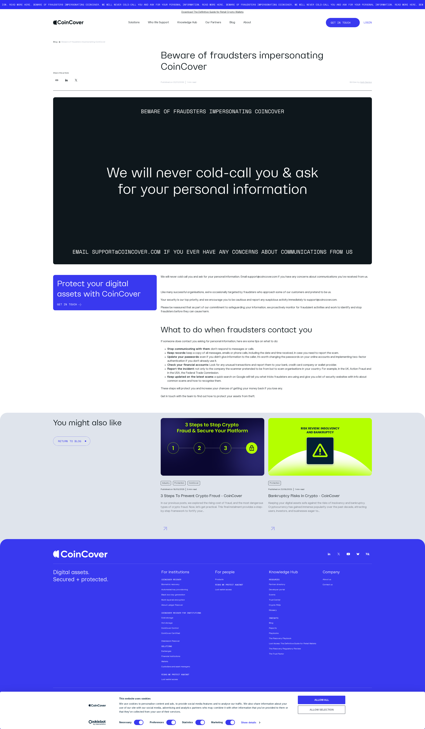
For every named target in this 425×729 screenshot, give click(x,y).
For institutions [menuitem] (175, 572)
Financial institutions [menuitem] (170, 656)
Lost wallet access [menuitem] (169, 680)
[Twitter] (76, 80)
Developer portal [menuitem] (277, 590)
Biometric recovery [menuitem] (170, 585)
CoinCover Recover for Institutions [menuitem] (181, 612)
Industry (166, 483)
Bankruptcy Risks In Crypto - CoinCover (304, 496)
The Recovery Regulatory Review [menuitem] (285, 649)
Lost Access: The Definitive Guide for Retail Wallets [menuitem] (292, 644)
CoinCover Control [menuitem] (170, 628)
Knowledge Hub (187, 22)
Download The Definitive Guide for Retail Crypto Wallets (212, 12)
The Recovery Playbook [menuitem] (280, 639)
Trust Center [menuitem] (275, 600)
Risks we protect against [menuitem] (175, 674)
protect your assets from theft (236, 396)
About (247, 22)
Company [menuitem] (331, 572)
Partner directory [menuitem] (277, 585)
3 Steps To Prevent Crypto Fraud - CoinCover (201, 496)
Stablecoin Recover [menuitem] (170, 641)
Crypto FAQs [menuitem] (275, 605)
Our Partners (213, 22)
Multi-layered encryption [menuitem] (173, 600)
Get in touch (168, 396)
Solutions (134, 22)
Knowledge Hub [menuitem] (283, 572)
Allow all (321, 699)
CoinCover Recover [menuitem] (171, 579)
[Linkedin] (66, 80)
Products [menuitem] (219, 580)
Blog (232, 22)
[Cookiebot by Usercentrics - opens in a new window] (97, 722)
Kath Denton (366, 82)
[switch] (168, 721)
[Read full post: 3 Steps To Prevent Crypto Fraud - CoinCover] (212, 447)
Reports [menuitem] (273, 628)
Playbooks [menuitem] (274, 633)
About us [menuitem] (327, 580)
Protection (179, 483)
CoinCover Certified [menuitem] (170, 633)
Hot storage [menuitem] (166, 623)
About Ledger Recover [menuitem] (172, 605)
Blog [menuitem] (271, 623)
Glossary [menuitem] (273, 610)
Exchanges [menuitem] (166, 651)
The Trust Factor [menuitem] (276, 654)
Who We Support (158, 22)
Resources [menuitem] (274, 579)
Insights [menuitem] (273, 618)
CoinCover (194, 483)
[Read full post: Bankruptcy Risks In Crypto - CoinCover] (320, 447)
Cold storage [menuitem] (167, 618)
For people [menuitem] (225, 572)
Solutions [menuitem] (166, 646)
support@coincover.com (262, 276)
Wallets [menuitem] (164, 662)
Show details (248, 722)
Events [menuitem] (272, 595)
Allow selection (322, 709)
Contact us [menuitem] (328, 585)
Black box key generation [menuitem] (173, 595)
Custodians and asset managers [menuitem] (175, 667)
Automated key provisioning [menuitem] (174, 590)
